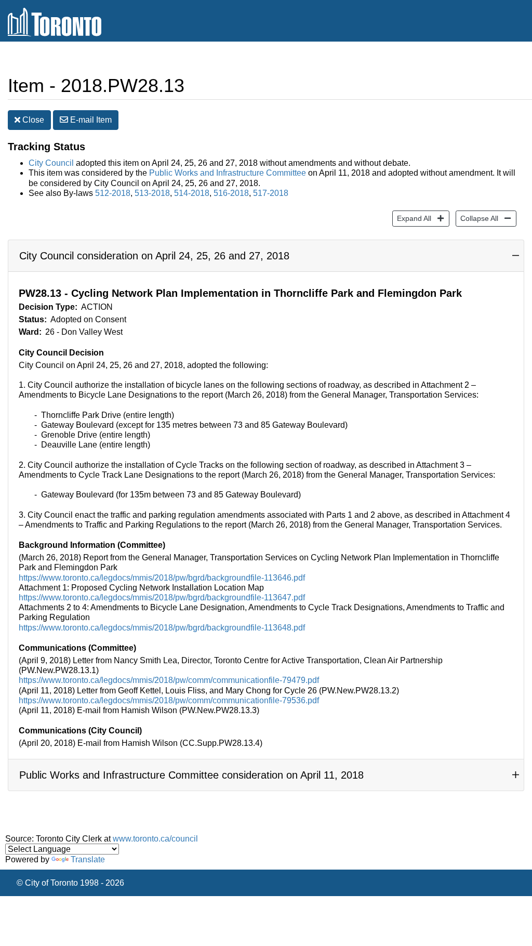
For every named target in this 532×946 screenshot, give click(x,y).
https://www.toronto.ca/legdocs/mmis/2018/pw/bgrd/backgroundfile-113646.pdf (162, 577)
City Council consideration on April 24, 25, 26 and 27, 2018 (154, 255)
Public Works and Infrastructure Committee (227, 172)
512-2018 (112, 193)
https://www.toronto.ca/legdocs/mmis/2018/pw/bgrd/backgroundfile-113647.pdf (162, 597)
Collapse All (477, 218)
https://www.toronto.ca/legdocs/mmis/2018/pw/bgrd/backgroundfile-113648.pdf (162, 627)
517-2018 (270, 193)
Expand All (411, 218)
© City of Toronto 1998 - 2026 (70, 882)
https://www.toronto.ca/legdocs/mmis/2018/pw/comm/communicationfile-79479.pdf (169, 680)
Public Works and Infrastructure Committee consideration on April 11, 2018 (191, 775)
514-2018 (191, 193)
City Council (51, 163)
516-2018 (231, 193)
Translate (88, 859)
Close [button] (32, 119)
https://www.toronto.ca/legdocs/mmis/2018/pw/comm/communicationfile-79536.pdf (169, 700)
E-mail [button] (90, 119)
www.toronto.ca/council (155, 838)
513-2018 (152, 193)
